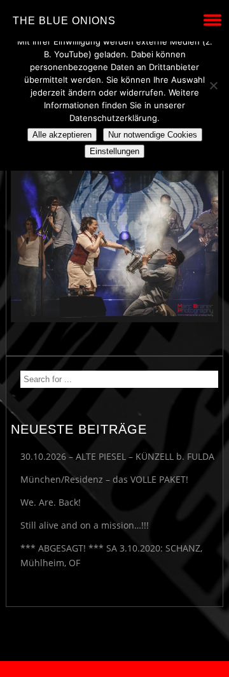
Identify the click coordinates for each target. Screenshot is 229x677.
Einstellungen (114, 151)
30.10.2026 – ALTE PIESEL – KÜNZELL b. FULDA (117, 456)
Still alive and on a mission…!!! (84, 525)
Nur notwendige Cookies (152, 134)
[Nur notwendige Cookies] (213, 85)
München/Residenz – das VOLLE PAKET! (104, 479)
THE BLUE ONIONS (64, 20)
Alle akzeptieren (62, 134)
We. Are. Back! (50, 502)
